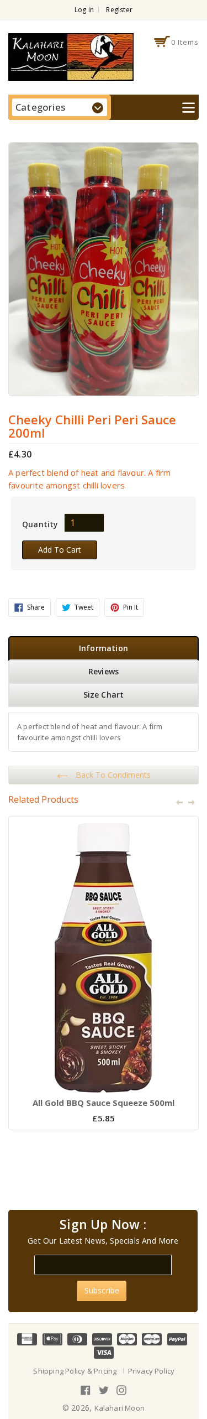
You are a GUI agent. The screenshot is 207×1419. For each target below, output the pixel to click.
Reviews (103, 671)
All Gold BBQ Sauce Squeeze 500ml (103, 1103)
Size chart (103, 694)
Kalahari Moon (119, 1408)
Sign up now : (103, 1225)
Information (103, 648)
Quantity (40, 524)
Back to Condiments (112, 775)
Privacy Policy (151, 1371)
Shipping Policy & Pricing (74, 1371)
